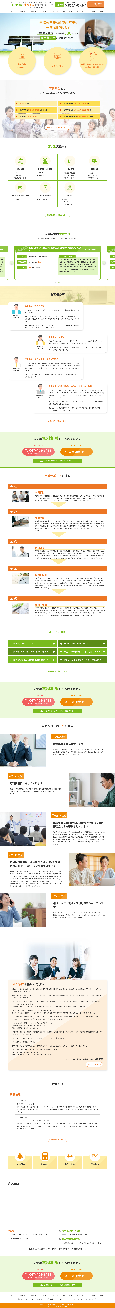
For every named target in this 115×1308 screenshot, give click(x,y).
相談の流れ (70, 1164)
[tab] (55, 282)
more (20, 167)
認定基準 (95, 1164)
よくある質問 (80, 11)
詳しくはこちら (93, 1064)
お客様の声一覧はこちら (56, 421)
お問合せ (102, 11)
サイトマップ (77, 1299)
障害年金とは (35, 11)
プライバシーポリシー (93, 1299)
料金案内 (45, 1164)
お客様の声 (18, 1299)
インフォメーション (63, 1299)
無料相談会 (20, 1164)
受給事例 (46, 11)
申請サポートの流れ (58, 11)
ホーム (12, 11)
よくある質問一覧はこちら (56, 671)
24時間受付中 (76, 451)
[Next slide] (103, 262)
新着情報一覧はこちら (56, 1139)
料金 (70, 11)
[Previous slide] (11, 262)
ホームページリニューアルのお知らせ (33, 1120)
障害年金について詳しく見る (56, 127)
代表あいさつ (22, 11)
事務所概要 (91, 11)
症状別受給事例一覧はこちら (56, 215)
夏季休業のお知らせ (25, 1103)
